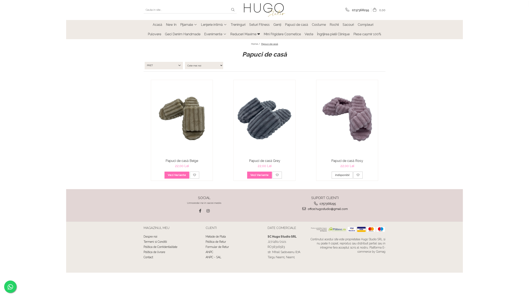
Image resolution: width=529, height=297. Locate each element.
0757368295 (327, 203)
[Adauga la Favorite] (194, 175)
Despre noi (150, 236)
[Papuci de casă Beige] (182, 118)
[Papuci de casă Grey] (264, 118)
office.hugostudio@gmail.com (327, 209)
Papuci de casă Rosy (347, 161)
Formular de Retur (217, 247)
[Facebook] (200, 210)
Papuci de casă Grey (264, 161)
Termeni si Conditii (155, 241)
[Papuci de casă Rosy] (347, 118)
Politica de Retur (216, 241)
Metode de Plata (216, 236)
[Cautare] (233, 10)
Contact (148, 257)
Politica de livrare (154, 252)
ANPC (209, 252)
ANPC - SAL (213, 257)
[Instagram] (208, 210)
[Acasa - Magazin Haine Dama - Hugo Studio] (264, 10)
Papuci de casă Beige (182, 161)
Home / (256, 43)
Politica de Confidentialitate (160, 247)
